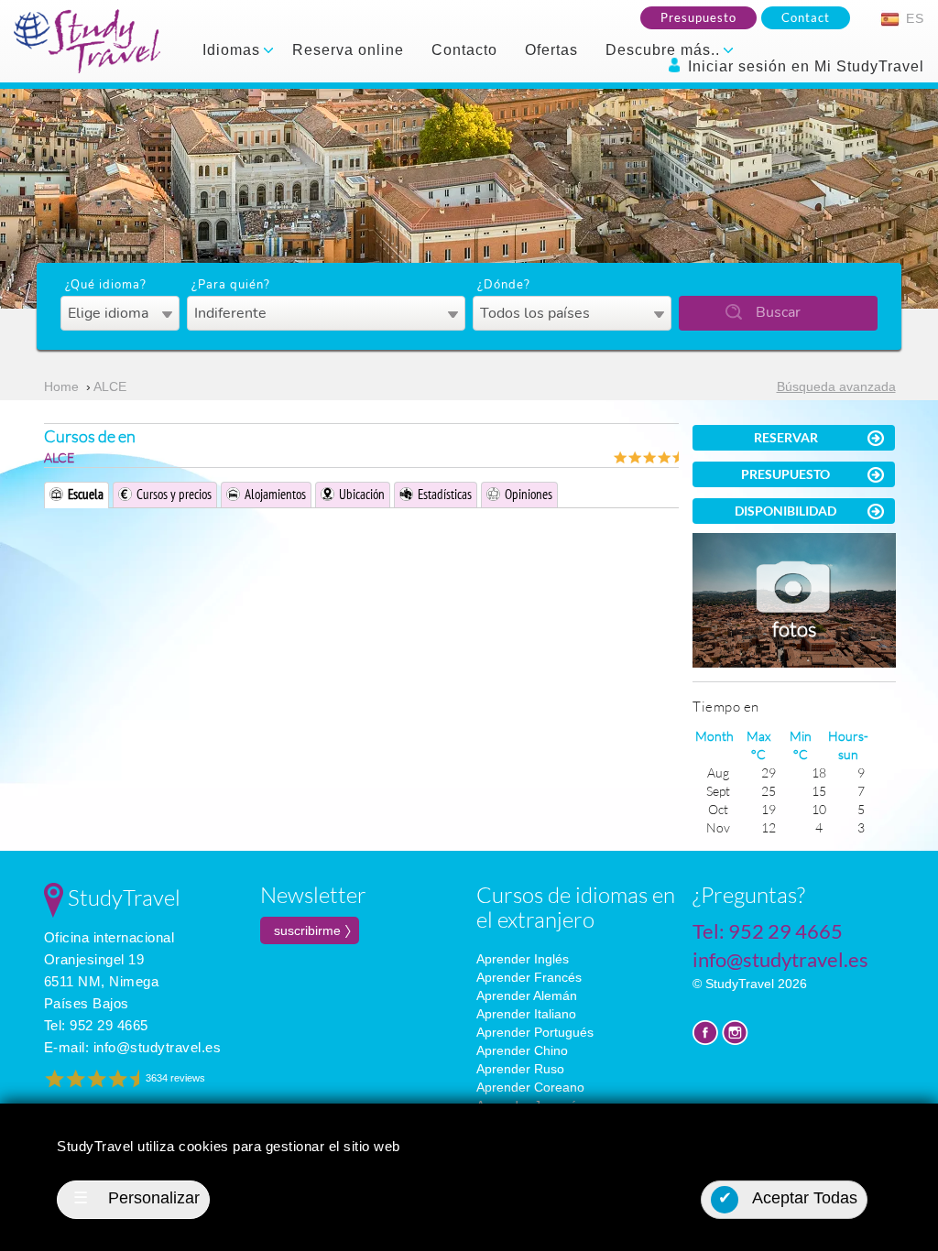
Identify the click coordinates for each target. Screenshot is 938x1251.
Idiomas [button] (233, 50)
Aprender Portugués (535, 1032)
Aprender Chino (522, 1050)
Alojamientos (275, 494)
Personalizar (136, 1198)
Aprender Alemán (526, 995)
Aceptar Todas (788, 1198)
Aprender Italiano (526, 1013)
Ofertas (551, 50)
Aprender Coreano (530, 1087)
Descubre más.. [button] (665, 50)
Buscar (778, 312)
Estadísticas (445, 494)
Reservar (786, 437)
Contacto (464, 50)
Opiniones (528, 494)
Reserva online (348, 50)
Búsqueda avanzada (836, 386)
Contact (805, 17)
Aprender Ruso (520, 1068)
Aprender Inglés (522, 959)
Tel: (96, 1025)
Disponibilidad (785, 510)
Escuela (86, 494)
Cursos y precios (174, 494)
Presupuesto (698, 17)
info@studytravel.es (157, 1047)
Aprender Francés (529, 977)
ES (912, 18)
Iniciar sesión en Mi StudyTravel (803, 66)
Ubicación (362, 494)
